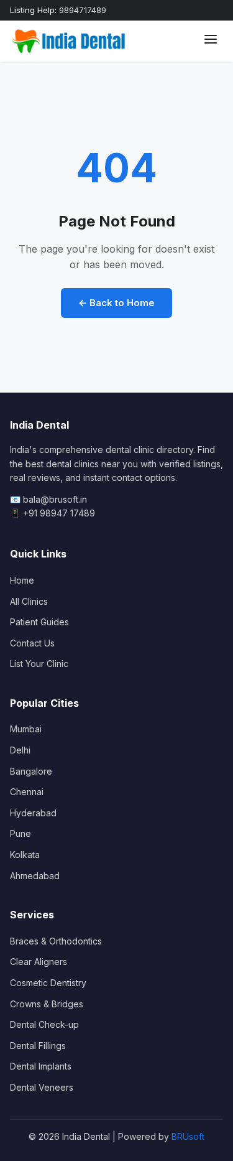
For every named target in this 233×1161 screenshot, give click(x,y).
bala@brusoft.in (55, 499)
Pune (20, 833)
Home (22, 580)
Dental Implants (40, 1066)
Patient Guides (39, 622)
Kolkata (25, 854)
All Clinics (29, 601)
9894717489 (82, 10)
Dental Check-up (44, 1024)
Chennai (26, 791)
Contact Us (32, 643)
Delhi (20, 750)
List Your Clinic (39, 663)
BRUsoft (187, 1136)
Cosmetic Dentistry (48, 982)
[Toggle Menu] (210, 41)
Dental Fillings (38, 1045)
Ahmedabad (35, 875)
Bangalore (31, 771)
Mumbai (26, 729)
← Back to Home (116, 303)
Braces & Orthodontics (56, 941)
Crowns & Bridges (46, 1004)
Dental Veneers (41, 1087)
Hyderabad (33, 813)
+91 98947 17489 (59, 513)
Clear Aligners (38, 961)
